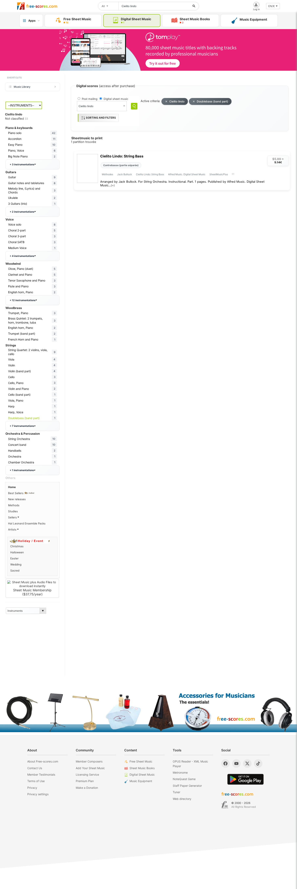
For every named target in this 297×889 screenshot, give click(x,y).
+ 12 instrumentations (23, 300)
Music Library (22, 86)
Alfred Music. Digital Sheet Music (186, 174)
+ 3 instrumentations (22, 164)
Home (12, 487)
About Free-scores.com (42, 761)
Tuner (176, 792)
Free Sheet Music (141, 761)
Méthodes (107, 174)
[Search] (134, 106)
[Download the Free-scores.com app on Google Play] (245, 779)
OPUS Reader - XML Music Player (190, 764)
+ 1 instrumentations (22, 470)
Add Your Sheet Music (90, 768)
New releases (17, 499)
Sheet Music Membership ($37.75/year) (32, 592)
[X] (247, 763)
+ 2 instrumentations (22, 211)
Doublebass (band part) (212, 101)
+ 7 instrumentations (22, 425)
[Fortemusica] (224, 805)
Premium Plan (85, 781)
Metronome (180, 772)
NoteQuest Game (184, 779)
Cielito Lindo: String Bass (121, 156)
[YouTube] (236, 763)
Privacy (32, 787)
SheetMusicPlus (219, 174)
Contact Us (34, 768)
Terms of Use (36, 781)
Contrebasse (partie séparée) (121, 165)
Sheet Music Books (142, 768)
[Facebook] (225, 763)
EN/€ (271, 6)
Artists (12, 529)
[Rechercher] (194, 6)
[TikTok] (258, 763)
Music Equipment (141, 781)
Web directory (182, 798)
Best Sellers (16, 493)
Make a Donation (87, 787)
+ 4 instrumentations (22, 255)
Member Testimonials (41, 774)
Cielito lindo (176, 101)
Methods (13, 505)
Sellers (13, 517)
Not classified (16, 118)
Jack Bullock (124, 174)
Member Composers (89, 761)
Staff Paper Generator (187, 785)
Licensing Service (87, 774)
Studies (13, 511)
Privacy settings (37, 794)
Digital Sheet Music (142, 774)
